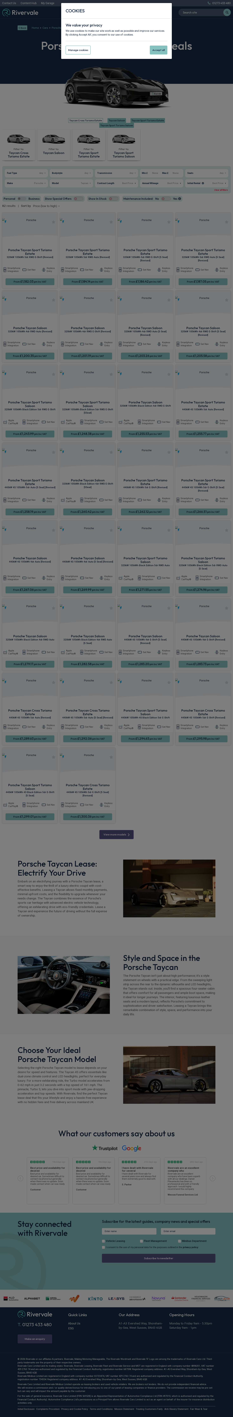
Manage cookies (78, 50)
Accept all (158, 50)
